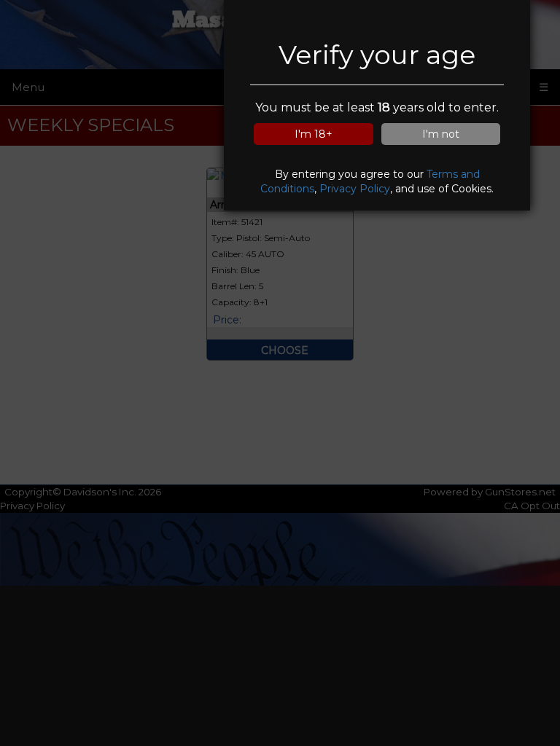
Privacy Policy (354, 188)
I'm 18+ (313, 134)
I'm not (440, 134)
